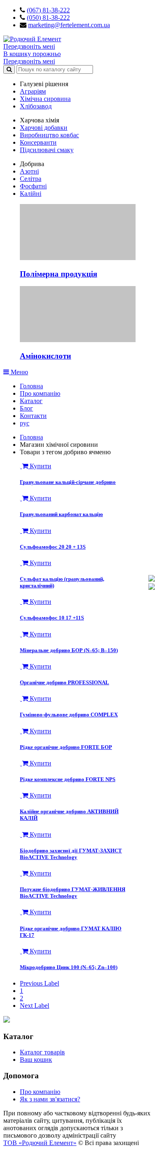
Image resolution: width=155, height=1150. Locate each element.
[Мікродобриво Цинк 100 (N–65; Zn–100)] (21, 951)
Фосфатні (33, 186)
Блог (26, 408)
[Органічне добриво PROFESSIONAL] (21, 666)
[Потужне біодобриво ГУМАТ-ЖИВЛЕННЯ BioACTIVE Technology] (21, 873)
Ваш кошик (36, 1059)
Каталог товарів (42, 1052)
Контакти (33, 415)
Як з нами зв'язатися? (50, 1099)
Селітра (30, 178)
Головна (31, 386)
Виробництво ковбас (49, 134)
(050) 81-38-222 (48, 17)
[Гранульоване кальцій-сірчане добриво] (21, 465)
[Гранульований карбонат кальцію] (21, 498)
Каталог (31, 400)
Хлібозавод (36, 106)
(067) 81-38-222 (48, 10)
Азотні (29, 171)
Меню (18, 372)
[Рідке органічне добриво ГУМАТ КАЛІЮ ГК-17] (21, 911)
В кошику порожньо (32, 53)
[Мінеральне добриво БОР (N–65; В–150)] (21, 634)
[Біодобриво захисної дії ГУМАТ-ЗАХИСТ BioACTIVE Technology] (21, 834)
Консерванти (38, 142)
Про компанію (40, 393)
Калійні (30, 193)
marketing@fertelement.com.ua (69, 24)
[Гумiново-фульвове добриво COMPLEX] (21, 698)
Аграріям (33, 91)
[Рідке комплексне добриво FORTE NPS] (21, 763)
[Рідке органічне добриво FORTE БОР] (21, 731)
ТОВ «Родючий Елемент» (39, 1142)
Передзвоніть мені (29, 46)
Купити (39, 465)
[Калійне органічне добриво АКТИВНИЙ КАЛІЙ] (21, 795)
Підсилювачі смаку (47, 149)
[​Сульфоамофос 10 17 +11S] (21, 601)
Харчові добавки (43, 127)
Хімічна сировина (45, 98)
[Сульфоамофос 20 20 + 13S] (21, 530)
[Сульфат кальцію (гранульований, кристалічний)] (21, 562)
